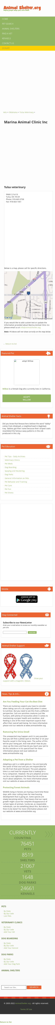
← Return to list (10, 344)
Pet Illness (9, 492)
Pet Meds (9, 463)
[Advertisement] (27, 79)
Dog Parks (9, 474)
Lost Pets (7, 916)
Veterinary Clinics (12, 460)
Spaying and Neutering (15, 471)
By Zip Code (9, 913)
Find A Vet (7, 33)
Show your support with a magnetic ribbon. (23, 679)
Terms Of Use (26, 1009)
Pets (3, 906)
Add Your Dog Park (12, 964)
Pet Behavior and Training (16, 482)
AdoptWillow (27, 398)
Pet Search (8, 23)
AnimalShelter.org (23, 1003)
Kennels (6, 38)
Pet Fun (8, 489)
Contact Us (8, 43)
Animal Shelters (10, 28)
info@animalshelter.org (30, 327)
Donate (6, 48)
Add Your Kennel (11, 948)
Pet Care (8, 485)
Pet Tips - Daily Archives (15, 456)
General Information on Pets (17, 478)
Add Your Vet (9, 932)
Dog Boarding (10, 467)
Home (5, 19)
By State (7, 911)
